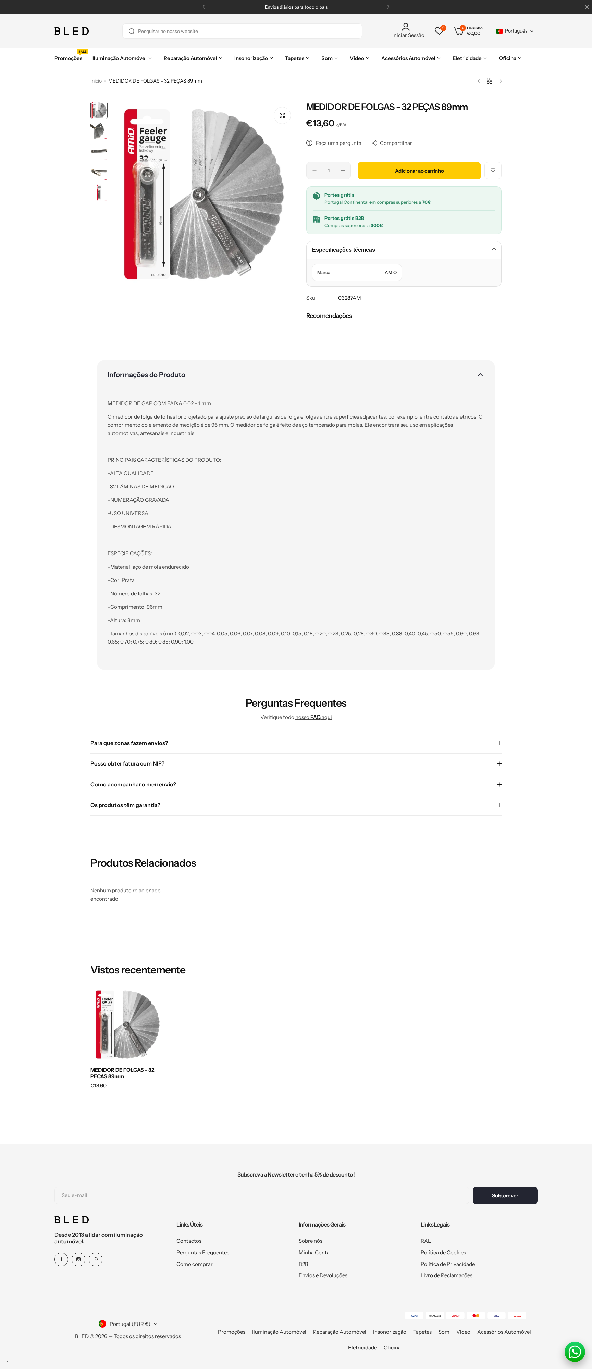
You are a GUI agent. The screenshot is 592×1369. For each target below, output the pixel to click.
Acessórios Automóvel (504, 1332)
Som (444, 1332)
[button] (203, 7)
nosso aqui (313, 717)
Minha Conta (314, 1252)
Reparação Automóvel (339, 1332)
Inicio (96, 81)
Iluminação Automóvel (279, 1332)
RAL (426, 1240)
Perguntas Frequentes (202, 1252)
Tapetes (422, 1332)
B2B (303, 1264)
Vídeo (463, 1332)
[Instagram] (78, 1259)
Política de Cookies (443, 1252)
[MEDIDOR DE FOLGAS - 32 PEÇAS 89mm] (127, 1024)
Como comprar (194, 1264)
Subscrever (505, 1195)
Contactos (188, 1240)
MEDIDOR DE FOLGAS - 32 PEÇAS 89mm (122, 1073)
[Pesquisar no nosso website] (131, 31)
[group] (203, 194)
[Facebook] (61, 1259)
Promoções (231, 1332)
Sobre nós (310, 1240)
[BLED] (71, 31)
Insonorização (389, 1332)
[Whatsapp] (95, 1259)
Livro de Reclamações (446, 1275)
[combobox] (242, 31)
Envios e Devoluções (323, 1275)
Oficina (392, 1347)
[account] (408, 27)
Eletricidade (362, 1347)
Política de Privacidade (448, 1264)
